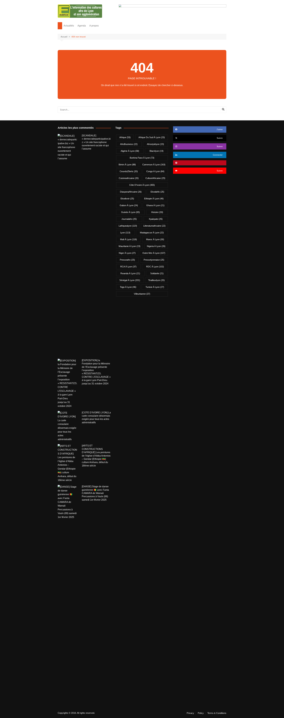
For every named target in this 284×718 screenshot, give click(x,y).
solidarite (157, 273)
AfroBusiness (129, 144)
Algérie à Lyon (130, 151)
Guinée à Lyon (130, 212)
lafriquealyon (128, 225)
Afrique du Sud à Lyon (151, 137)
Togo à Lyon (128, 287)
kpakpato (156, 219)
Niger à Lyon (127, 253)
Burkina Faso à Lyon (142, 157)
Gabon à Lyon (129, 205)
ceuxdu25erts (129, 171)
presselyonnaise (154, 260)
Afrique (125, 137)
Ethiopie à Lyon (154, 198)
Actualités (69, 25)
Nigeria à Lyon (156, 246)
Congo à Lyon (155, 171)
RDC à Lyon (155, 266)
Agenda (82, 25)
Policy (201, 713)
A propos (94, 25)
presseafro (127, 260)
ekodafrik (157, 191)
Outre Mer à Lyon (153, 253)
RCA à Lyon (128, 266)
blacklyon (156, 151)
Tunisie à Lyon (155, 287)
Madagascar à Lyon (152, 232)
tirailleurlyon (156, 280)
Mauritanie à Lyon (129, 246)
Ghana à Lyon (155, 205)
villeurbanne (142, 294)
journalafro (129, 219)
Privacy (190, 713)
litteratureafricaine (154, 225)
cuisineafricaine (129, 178)
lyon (125, 232)
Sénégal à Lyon (129, 280)
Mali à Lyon (128, 239)
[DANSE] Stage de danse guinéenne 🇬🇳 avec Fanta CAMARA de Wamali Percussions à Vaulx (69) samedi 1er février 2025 (95, 493)
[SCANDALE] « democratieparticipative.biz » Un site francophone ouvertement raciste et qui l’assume (96, 142)
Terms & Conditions (216, 713)
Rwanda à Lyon (130, 273)
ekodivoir (127, 198)
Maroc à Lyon (155, 239)
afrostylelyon (155, 144)
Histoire (157, 212)
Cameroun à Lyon (153, 164)
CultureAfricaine (155, 178)
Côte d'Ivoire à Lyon (142, 185)
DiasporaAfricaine (131, 191)
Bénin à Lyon (127, 164)
